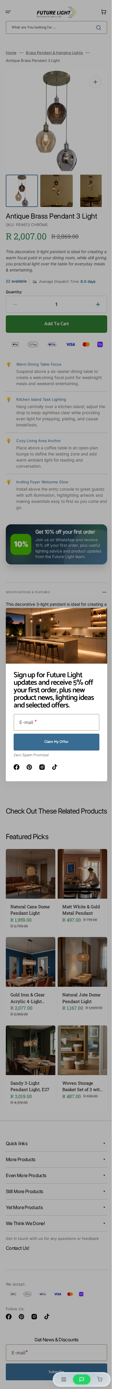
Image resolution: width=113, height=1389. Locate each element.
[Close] (97, 616)
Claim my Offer (54, 742)
